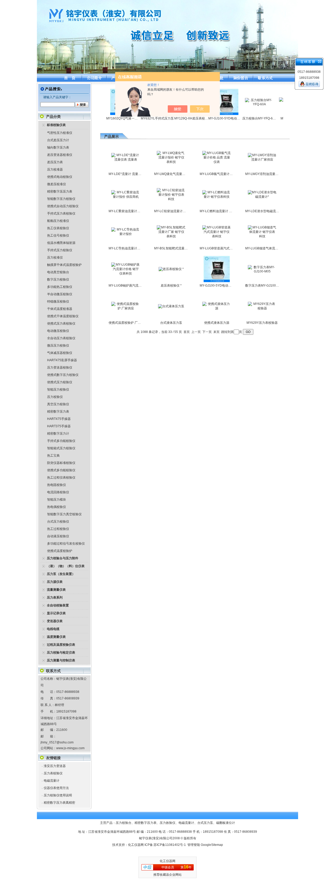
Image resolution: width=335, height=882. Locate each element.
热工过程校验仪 (58, 529)
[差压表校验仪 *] (171, 269)
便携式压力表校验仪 (61, 323)
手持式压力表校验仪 (61, 213)
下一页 (207, 332)
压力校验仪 (55, 397)
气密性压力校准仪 (59, 133)
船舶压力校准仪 (58, 221)
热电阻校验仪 (56, 485)
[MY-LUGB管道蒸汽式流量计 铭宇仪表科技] (216, 236)
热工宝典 (53, 455)
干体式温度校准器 (59, 309)
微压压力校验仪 (58, 345)
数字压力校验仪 (58, 279)
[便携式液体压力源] (216, 308)
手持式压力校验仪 (59, 250)
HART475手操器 (59, 419)
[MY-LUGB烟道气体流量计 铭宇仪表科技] (262, 236)
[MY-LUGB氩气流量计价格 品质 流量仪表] (216, 162)
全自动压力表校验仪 (61, 338)
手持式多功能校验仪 (61, 441)
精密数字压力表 (58, 411)
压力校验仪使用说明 (58, 795)
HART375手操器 (59, 426)
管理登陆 (193, 845)
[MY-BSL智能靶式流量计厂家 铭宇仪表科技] (171, 236)
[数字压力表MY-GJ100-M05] (262, 271)
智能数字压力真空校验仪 (64, 514)
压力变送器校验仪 (59, 367)
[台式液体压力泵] (171, 306)
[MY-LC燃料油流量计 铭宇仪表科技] (216, 197)
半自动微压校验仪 (59, 294)
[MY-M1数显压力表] (283, 104)
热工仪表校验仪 (58, 228)
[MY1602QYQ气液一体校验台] (113, 114)
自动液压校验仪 (58, 536)
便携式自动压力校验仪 (63, 206)
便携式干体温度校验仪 (63, 316)
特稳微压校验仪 (58, 301)
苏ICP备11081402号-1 (170, 845)
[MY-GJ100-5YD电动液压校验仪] (217, 281)
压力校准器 (55, 169)
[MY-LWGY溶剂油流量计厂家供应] (262, 159)
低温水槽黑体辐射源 (61, 243)
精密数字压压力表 (59, 191)
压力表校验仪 (53, 773)
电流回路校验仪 (58, 492)
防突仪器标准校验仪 (61, 463)
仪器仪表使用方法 (56, 788)
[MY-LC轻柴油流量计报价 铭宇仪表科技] (171, 199)
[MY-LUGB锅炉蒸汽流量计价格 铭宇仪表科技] (125, 273)
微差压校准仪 (56, 184)
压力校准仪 (55, 257)
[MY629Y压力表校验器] (262, 308)
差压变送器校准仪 (59, 155)
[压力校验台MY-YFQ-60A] (249, 104)
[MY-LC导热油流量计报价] (125, 234)
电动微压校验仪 (58, 331)
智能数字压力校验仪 (61, 199)
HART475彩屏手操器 (62, 360)
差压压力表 (55, 162)
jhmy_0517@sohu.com (57, 742)
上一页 (196, 332)
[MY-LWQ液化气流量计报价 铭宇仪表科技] (171, 162)
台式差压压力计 (58, 140)
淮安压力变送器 (55, 766)
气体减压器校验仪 (59, 353)
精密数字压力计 (58, 433)
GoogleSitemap (212, 845)
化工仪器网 (136, 845)
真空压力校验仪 (58, 404)
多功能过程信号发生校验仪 (66, 543)
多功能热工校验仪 (59, 287)
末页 (216, 332)
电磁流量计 (51, 780)
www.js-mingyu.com (70, 748)
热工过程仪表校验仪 (61, 477)
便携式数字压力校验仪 (63, 375)
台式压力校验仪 (58, 521)
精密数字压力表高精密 (59, 802)
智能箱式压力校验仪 (61, 448)
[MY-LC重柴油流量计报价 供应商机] (125, 197)
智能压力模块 (56, 499)
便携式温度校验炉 (59, 551)
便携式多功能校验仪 (61, 470)
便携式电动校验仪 (59, 177)
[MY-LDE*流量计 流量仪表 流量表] (125, 159)
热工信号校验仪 (58, 235)
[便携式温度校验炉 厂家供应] (125, 308)
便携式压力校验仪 (59, 382)
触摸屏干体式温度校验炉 (64, 265)
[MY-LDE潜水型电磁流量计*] (262, 197)
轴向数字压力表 (58, 147)
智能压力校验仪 (58, 389)
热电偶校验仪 (56, 507)
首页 (186, 332)
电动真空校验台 (58, 272)
